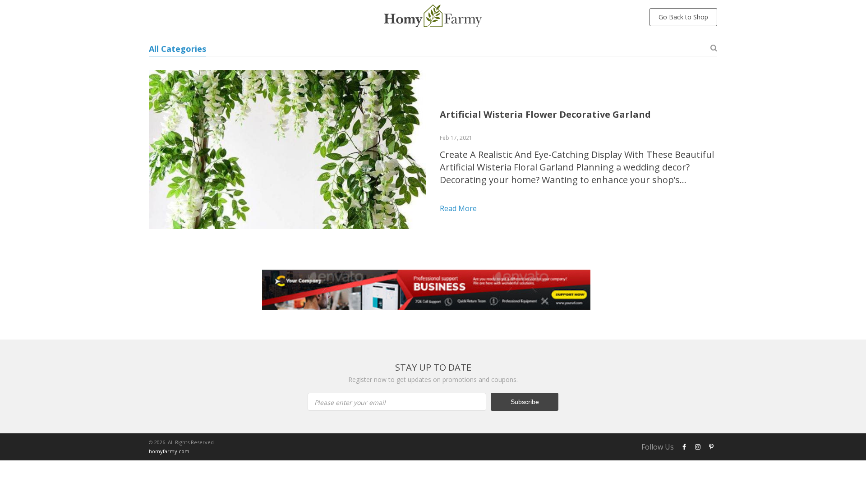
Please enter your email (350, 402)
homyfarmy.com (169, 451)
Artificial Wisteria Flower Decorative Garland (545, 114)
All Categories (177, 48)
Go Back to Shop (683, 17)
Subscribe (525, 401)
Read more (458, 208)
